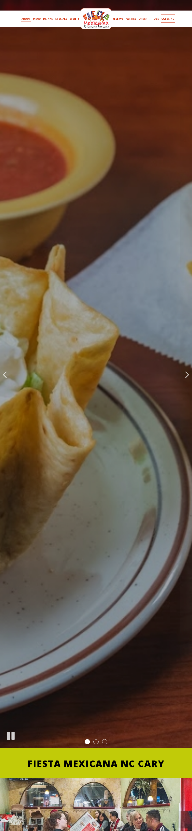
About (26, 18)
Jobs (156, 18)
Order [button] (143, 18)
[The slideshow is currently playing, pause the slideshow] (10, 734)
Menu (37, 18)
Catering (167, 18)
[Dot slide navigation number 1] (87, 741)
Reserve (117, 18)
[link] (96, 18)
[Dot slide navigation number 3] (104, 741)
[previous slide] (4, 374)
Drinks (48, 18)
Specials (61, 18)
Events (75, 18)
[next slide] (187, 374)
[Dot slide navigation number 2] (96, 741)
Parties (131, 18)
